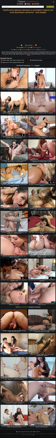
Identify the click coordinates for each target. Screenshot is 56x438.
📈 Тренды (27, 4)
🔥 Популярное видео (27, 431)
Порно (28, 1)
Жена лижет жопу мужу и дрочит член (13, 60)
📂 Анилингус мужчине (36, 47)
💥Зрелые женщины (41, 49)
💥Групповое (16, 49)
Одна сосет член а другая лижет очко (13, 62)
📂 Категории (35, 4)
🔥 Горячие (20, 4)
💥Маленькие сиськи (32, 49)
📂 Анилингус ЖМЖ (26, 47)
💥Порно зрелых (23, 49)
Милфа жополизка (37, 60)
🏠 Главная (18, 431)
